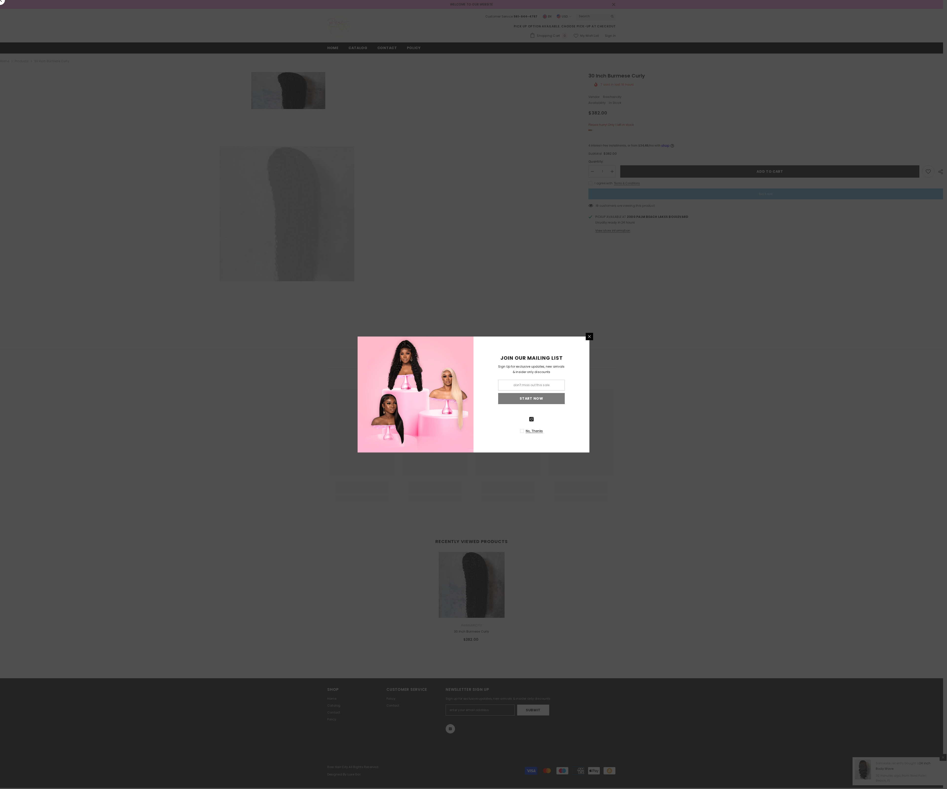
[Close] (589, 336)
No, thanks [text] (534, 431)
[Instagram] (531, 419)
